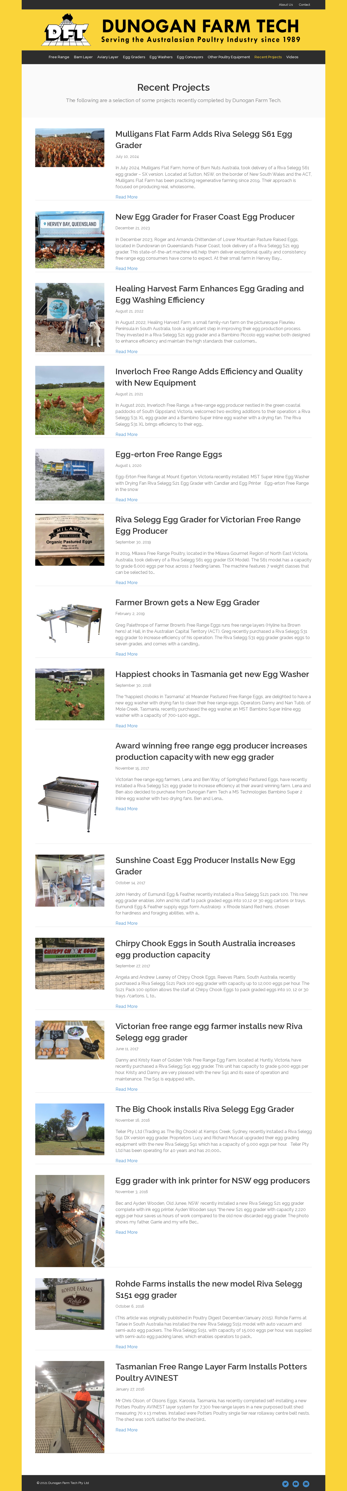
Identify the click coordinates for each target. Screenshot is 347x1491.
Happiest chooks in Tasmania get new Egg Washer (212, 674)
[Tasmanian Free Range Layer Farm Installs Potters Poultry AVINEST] (69, 1406)
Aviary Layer (107, 57)
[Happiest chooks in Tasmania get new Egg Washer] (69, 693)
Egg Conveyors (190, 57)
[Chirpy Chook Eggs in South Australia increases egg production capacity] (69, 963)
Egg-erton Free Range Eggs (168, 454)
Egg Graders (134, 57)
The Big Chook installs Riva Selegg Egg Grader (204, 1109)
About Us (286, 4)
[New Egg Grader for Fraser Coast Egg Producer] (69, 239)
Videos (292, 57)
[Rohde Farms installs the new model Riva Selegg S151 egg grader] (69, 1303)
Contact (304, 4)
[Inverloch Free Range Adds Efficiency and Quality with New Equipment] (69, 399)
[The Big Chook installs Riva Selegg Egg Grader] (69, 1129)
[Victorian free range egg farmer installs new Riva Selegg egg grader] (69, 1039)
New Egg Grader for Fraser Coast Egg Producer (205, 217)
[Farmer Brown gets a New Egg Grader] (69, 619)
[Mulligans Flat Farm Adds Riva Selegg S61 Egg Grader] (69, 147)
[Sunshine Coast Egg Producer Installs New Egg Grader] (69, 880)
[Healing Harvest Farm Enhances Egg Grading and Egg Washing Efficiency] (69, 317)
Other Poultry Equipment (229, 57)
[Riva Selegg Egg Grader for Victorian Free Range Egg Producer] (69, 539)
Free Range (59, 57)
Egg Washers (161, 57)
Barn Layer (83, 57)
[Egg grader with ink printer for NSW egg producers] (69, 1220)
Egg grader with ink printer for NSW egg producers (212, 1180)
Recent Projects (268, 57)
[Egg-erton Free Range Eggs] (69, 474)
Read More (126, 197)
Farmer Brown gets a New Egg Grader (187, 602)
